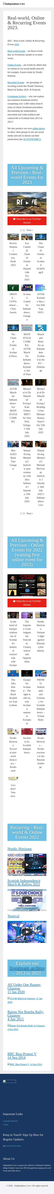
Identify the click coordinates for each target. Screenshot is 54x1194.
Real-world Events (16, 51)
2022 (16, 44)
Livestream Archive (17, 96)
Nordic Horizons (20, 849)
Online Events (14, 65)
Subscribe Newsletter (13, 1146)
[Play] (27, 203)
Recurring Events (16, 82)
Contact (5, 1125)
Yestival (13, 916)
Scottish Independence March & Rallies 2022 (24, 882)
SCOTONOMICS (32, 139)
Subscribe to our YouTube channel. (28, 221)
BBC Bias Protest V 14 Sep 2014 (22, 1055)
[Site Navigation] (50, 4)
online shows (38, 128)
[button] (29, 230)
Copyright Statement (10, 1121)
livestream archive (27, 968)
